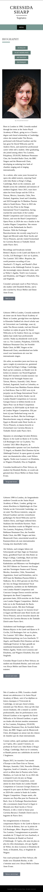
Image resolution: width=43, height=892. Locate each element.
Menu (21, 27)
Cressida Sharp (21, 9)
